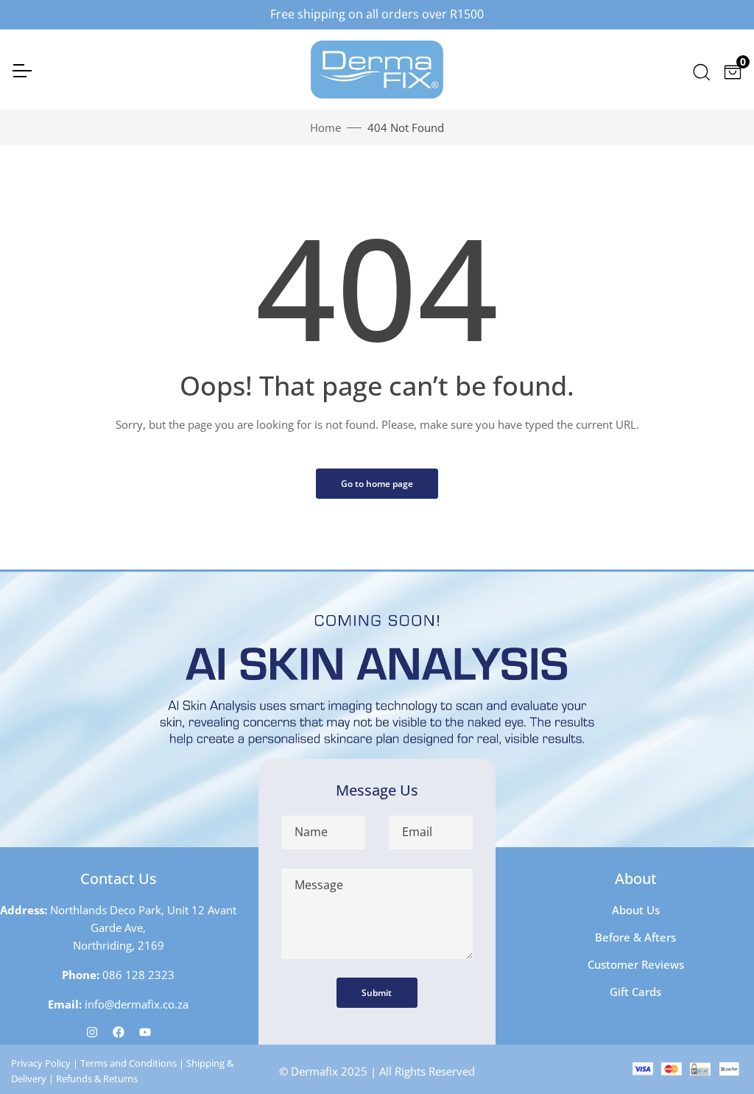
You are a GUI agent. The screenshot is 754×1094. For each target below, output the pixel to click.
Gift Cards (635, 991)
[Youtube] (145, 1031)
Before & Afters (635, 937)
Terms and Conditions (128, 1063)
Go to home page (377, 483)
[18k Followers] (118, 1031)
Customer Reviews (636, 964)
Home (325, 127)
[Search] (700, 69)
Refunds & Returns (97, 1078)
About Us (636, 909)
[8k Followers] (92, 1031)
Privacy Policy (41, 1063)
